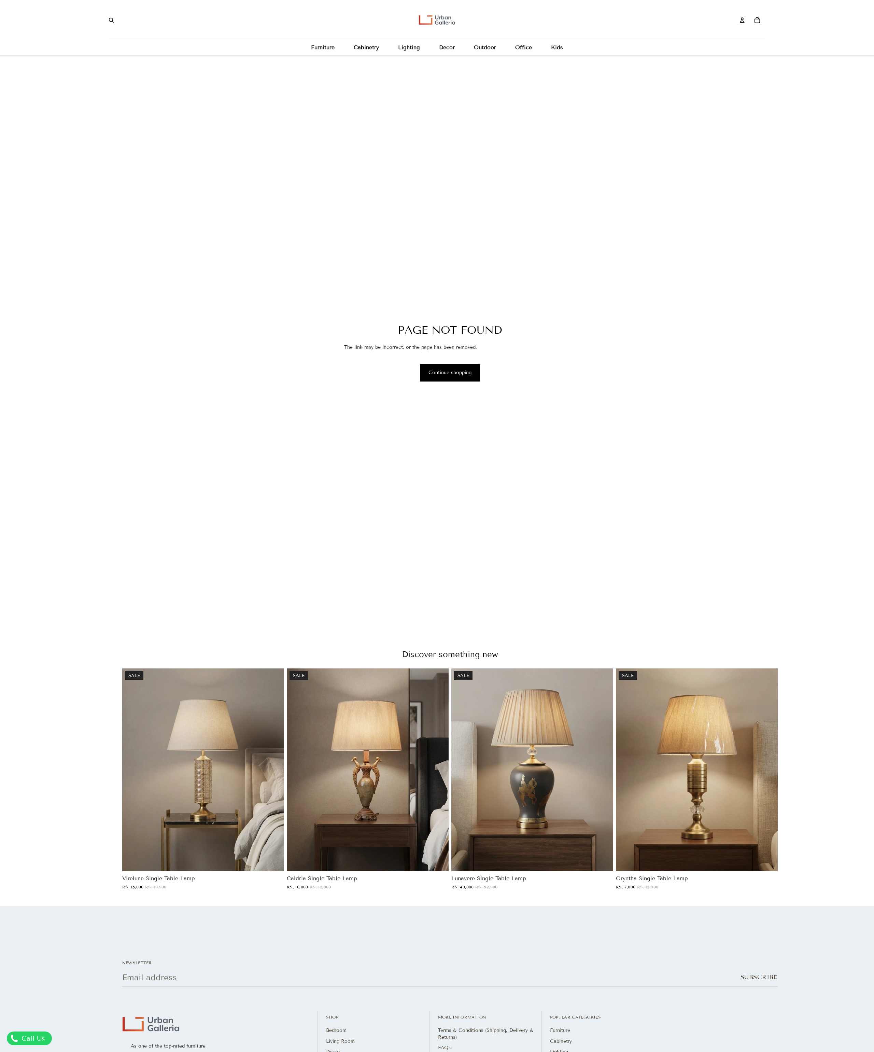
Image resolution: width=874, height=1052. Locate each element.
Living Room (340, 1041)
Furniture (560, 1030)
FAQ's (445, 1048)
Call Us (32, 1038)
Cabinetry (561, 1041)
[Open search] (111, 20)
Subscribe (759, 977)
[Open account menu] (742, 20)
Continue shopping (449, 372)
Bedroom (336, 1030)
